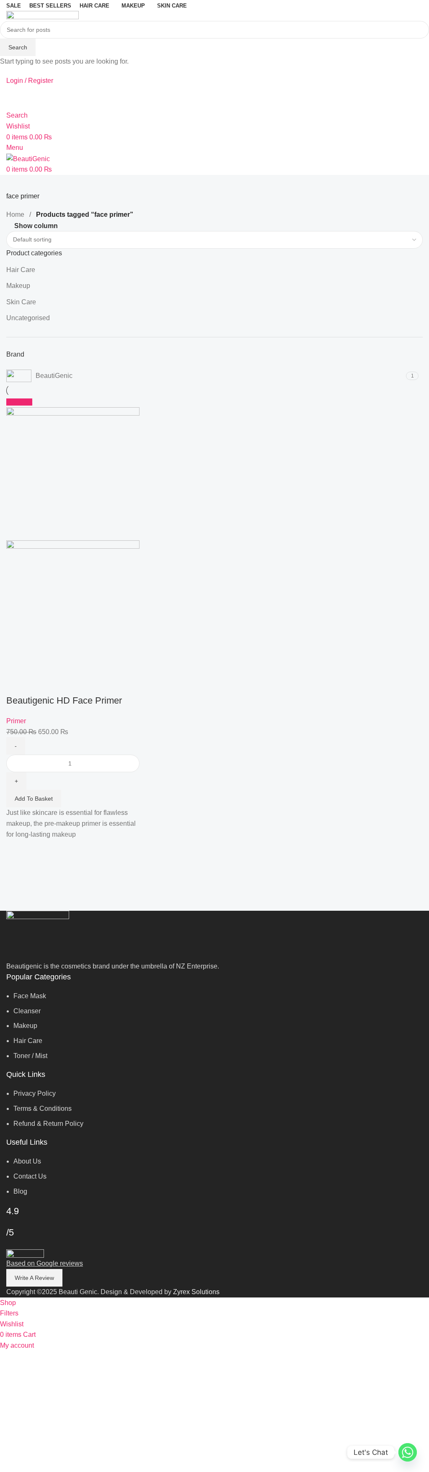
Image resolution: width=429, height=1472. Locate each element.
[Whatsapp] (407, 1452)
